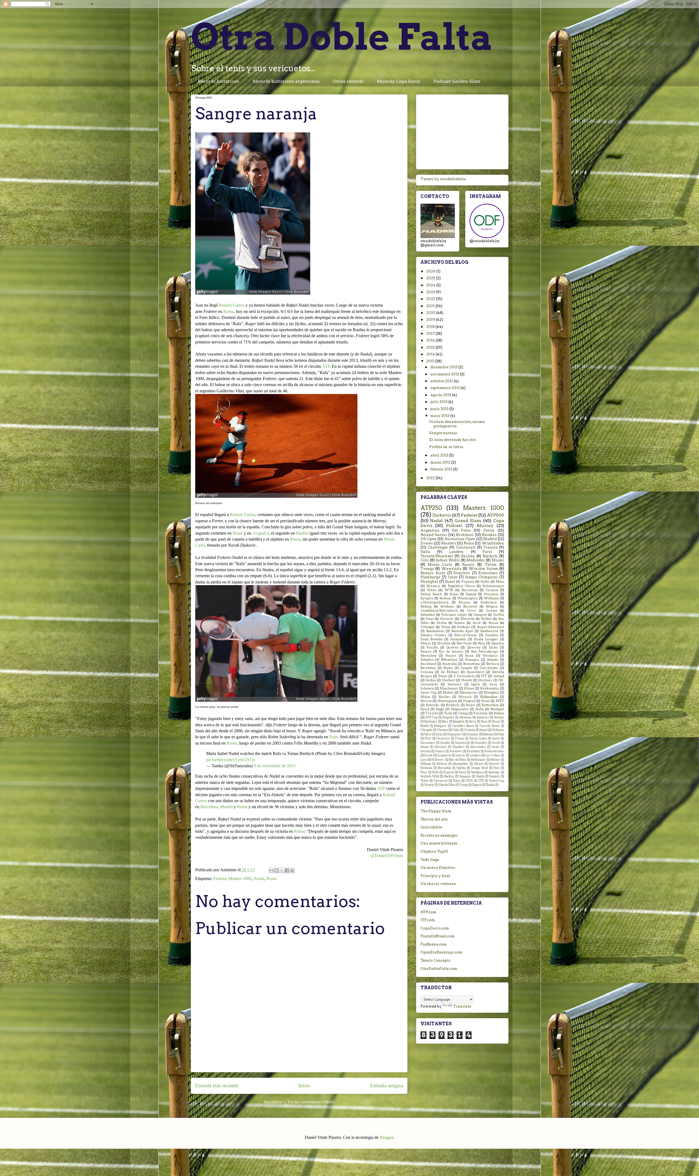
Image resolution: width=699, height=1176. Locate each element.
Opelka (461, 768)
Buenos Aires (433, 573)
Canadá (466, 668)
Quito (493, 647)
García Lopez (478, 738)
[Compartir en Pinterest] (292, 870)
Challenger (438, 547)
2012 (431, 478)
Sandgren (477, 772)
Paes (496, 768)
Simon (459, 623)
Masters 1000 (239, 878)
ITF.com (427, 920)
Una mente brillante (438, 843)
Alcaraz (464, 602)
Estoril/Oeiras (465, 635)
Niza (481, 643)
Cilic (424, 560)
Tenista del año (434, 819)
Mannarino (468, 692)
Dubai (453, 594)
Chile (455, 730)
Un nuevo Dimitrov (437, 868)
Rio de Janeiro (451, 651)
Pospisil (469, 701)
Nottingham (447, 701)
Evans (442, 676)
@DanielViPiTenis (387, 855)
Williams (491, 598)
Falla (501, 734)
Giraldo (445, 743)
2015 (431, 347)
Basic (484, 721)
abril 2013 (439, 455)
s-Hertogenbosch (434, 602)
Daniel (483, 730)
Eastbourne (489, 631)
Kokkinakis (489, 688)
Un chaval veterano (438, 884)
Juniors (440, 751)
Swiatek (494, 776)
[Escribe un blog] (276, 870)
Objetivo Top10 (434, 851)
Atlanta (492, 660)
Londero (475, 755)
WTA (449, 590)
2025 (431, 278)
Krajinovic (444, 755)
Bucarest (470, 606)
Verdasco (489, 655)
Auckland (428, 664)
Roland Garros (231, 305)
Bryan (448, 668)
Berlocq (492, 664)
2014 (431, 354)
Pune (485, 701)
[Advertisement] (462, 131)
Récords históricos (218, 81)
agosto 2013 (441, 395)
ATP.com (428, 912)
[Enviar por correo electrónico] (271, 870)
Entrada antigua (386, 1085)
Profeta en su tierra (446, 447)
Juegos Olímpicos (481, 577)
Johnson (427, 688)
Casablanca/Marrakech (439, 610)
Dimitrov (462, 573)
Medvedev (475, 560)
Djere (428, 734)
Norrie (426, 701)
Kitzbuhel (473, 751)
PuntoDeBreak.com (437, 936)
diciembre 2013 (444, 367)
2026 (431, 271)
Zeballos (427, 660)
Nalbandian (489, 697)
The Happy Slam (435, 811)
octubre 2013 (442, 381)
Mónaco (433, 586)
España (471, 594)
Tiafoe (424, 781)
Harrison (440, 747)
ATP (326, 366)
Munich (465, 697)
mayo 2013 (440, 416)
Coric (471, 610)
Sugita (480, 776)
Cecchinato (488, 668)
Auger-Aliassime (490, 627)
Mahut (448, 692)
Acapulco (260, 533)
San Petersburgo (484, 651)
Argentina (429, 530)
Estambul (427, 615)
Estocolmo (487, 573)
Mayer (425, 643)
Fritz (428, 738)
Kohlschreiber (494, 751)
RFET (500, 701)
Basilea (468, 556)
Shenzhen (428, 655)
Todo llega (429, 860)
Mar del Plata (457, 760)
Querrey (474, 647)
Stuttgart (497, 709)
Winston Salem (483, 569)
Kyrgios (426, 598)
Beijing (425, 606)
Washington (467, 598)
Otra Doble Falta (342, 37)
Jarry (493, 684)
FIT (484, 676)
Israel (495, 747)
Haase (424, 747)
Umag (463, 713)
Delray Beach (431, 594)
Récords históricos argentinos (286, 81)
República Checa (461, 586)
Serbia (441, 623)
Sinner (450, 655)
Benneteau (471, 664)
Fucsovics (443, 738)
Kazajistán (458, 639)
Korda (428, 755)
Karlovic (447, 619)
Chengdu (426, 730)
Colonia (426, 672)
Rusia (462, 772)
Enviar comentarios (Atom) (311, 1102)
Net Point (464, 643)
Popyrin (448, 772)
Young (463, 785)
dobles (499, 713)
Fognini (467, 581)
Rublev (486, 619)
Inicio (304, 1085)
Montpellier (461, 764)
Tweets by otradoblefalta (443, 179)
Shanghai (429, 581)
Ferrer (488, 530)
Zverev (426, 543)
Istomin (425, 751)
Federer (219, 878)
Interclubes (478, 747)
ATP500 (495, 515)
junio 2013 (439, 409)
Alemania (465, 717)
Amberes (482, 717)
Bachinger (430, 721)
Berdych (490, 556)
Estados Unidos (433, 635)
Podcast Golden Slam (457, 81)
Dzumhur (472, 734)
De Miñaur (450, 672)
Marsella (467, 619)
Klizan (469, 688)
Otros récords (348, 81)
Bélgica (491, 606)
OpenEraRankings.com (441, 952)
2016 (431, 340)
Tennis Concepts (435, 960)
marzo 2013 (440, 462)
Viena (445, 627)
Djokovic (442, 515)
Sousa (493, 623)
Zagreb (476, 785)
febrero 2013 (441, 469)
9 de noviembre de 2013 (274, 765)
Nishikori (464, 535)
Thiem (491, 564)
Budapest (440, 726)
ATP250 (431, 507)
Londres (456, 552)
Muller (444, 697)
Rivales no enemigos (439, 835)
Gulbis (430, 680)
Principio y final (435, 876)
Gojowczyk (462, 743)
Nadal (259, 878)
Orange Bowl (479, 768)
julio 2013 (439, 402)
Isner (452, 577)
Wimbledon (493, 543)
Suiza (469, 655)
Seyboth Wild (429, 776)
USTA (469, 781)
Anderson (489, 602)
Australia (449, 664)
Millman (425, 764)
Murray (485, 525)
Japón (475, 684)
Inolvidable (431, 827)
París (333, 736)
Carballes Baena (463, 726)
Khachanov (449, 688)
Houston (491, 594)
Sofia (479, 709)
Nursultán (444, 768)
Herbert (448, 680)
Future (459, 738)
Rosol (470, 705)
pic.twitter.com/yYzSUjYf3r (230, 759)
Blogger (386, 1137)
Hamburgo (430, 577)
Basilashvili (435, 631)
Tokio (431, 590)
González (481, 743)
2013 (430, 361)
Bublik (424, 726)
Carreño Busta (489, 726)
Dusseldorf (475, 672)
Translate (462, 1006)
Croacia (491, 590)
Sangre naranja (443, 433)
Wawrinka (451, 569)
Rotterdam (490, 705)
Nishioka (426, 768)
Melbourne (478, 760)
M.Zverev (437, 760)
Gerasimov (427, 743)
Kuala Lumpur (486, 639)
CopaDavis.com (434, 928)
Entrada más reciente (216, 1085)
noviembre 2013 (445, 374)
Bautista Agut (462, 631)
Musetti (494, 764)
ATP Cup (431, 717)
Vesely (429, 785)
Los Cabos (493, 755)
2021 (431, 306)
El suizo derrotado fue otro (452, 440)
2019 (431, 320)
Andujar (463, 627)
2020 (431, 313)
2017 (431, 333)
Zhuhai (490, 785)
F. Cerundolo (464, 676)
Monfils (443, 643)
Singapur (465, 776)
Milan (425, 697)
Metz (500, 581)
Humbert (458, 747)
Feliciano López (454, 615)
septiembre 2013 (445, 388)
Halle (485, 581)
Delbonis (498, 730)
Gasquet (480, 615)
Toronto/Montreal (436, 556)
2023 (431, 292)
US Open (428, 539)
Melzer (495, 760)
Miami (498, 560)
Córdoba (469, 730)
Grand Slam (468, 520)
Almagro (472, 660)
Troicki (431, 713)
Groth (496, 743)
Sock (477, 623)
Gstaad (498, 676)
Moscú (478, 764)
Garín (496, 738)
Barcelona (209, 806)
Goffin (498, 615)
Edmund (488, 734)
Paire (423, 772)
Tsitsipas (427, 627)
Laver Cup (428, 692)
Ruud (424, 709)
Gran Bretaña (431, 639)
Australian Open (460, 539)
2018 (431, 327)
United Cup (496, 781)
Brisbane (447, 606)
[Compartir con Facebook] (287, 870)
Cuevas (491, 610)
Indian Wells (448, 560)
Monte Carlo (440, 564)
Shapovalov (460, 709)
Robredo (432, 705)
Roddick (452, 705)
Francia (490, 547)
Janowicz (455, 684)
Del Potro (461, 530)
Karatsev (456, 751)
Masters (448, 543)
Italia (425, 552)
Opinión (497, 643)
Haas (430, 619)
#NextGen (449, 660)
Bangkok (458, 721)
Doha (439, 734)
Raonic (468, 564)
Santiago (494, 772)
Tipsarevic (441, 781)
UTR (481, 781)
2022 (431, 299)
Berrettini (428, 668)
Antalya (499, 717)
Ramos (425, 651)
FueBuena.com (433, 944)
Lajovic (460, 755)
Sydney (445, 598)
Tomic (456, 781)
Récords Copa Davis (398, 81)
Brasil (238, 533)
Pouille (432, 647)
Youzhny (480, 713)
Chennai (442, 730)
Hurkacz (485, 680)
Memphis (491, 692)
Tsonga (427, 569)
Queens (452, 647)
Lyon (423, 760)
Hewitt (466, 680)
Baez (445, 721)
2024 (431, 285)
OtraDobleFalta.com (438, 969)
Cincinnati (465, 547)
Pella (435, 772)
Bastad (450, 581)
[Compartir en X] (282, 870)
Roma (228, 311)
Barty (472, 721)
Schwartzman (493, 586)
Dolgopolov (454, 734)
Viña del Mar (446, 785)
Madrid (302, 533)
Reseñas (489, 535)
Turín (448, 713)
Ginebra (491, 635)
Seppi (440, 709)
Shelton (449, 776)
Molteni (442, 764)
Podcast (454, 525)
